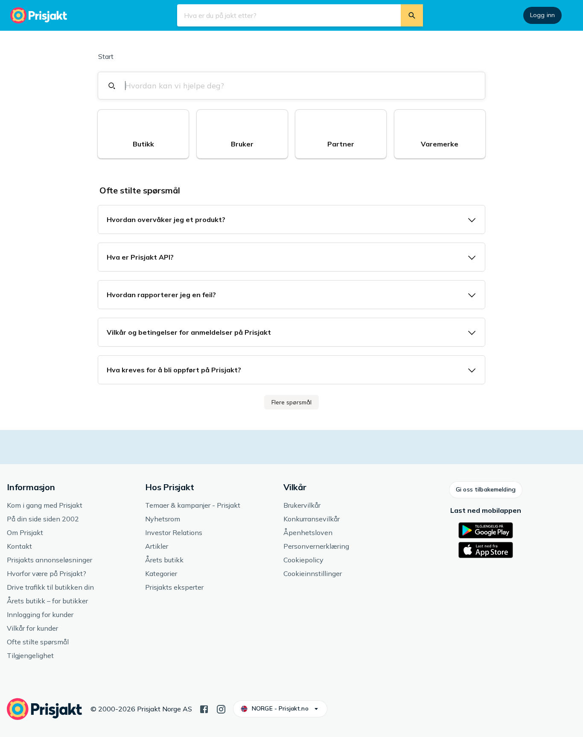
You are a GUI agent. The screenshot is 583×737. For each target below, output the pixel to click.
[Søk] (412, 15)
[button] (143, 134)
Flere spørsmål (291, 402)
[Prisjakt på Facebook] (204, 708)
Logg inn (542, 15)
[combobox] (296, 86)
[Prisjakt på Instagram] (221, 708)
